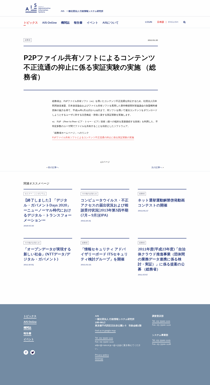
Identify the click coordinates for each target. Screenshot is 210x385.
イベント (92, 22)
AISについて (110, 22)
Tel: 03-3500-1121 (104, 338)
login (148, 22)
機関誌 (65, 22)
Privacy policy (102, 355)
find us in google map (105, 330)
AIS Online (49, 22)
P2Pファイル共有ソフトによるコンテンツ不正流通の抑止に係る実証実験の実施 (93, 137)
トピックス (31, 22)
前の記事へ (53, 167)
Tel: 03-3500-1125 (161, 340)
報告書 (78, 22)
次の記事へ (156, 167)
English (173, 22)
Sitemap (99, 359)
